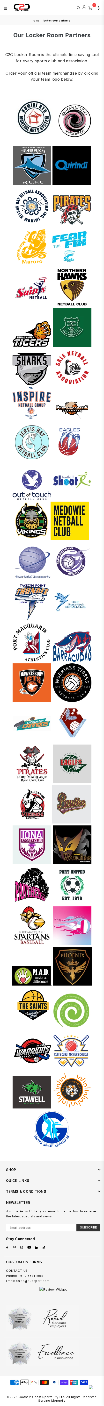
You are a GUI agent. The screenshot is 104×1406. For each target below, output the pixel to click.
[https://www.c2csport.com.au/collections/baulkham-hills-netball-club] (71, 822)
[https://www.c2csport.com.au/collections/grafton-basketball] (32, 822)
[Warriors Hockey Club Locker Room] (32, 1069)
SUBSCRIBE (88, 1227)
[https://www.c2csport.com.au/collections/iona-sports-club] (32, 862)
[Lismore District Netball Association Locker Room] (72, 345)
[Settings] (97, 7)
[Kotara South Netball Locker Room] (72, 1107)
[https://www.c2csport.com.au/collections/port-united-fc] (72, 903)
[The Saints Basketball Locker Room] (32, 1028)
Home (35, 20)
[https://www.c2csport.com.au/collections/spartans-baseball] (32, 943)
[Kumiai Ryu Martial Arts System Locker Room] (34, 143)
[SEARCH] (78, 7)
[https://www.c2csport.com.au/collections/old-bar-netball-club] (72, 943)
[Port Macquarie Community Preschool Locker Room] (71, 1028)
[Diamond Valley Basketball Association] (72, 781)
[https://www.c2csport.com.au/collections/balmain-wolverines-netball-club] (72, 862)
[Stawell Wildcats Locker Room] (32, 1107)
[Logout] (84, 7)
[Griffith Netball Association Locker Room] (52, 1146)
